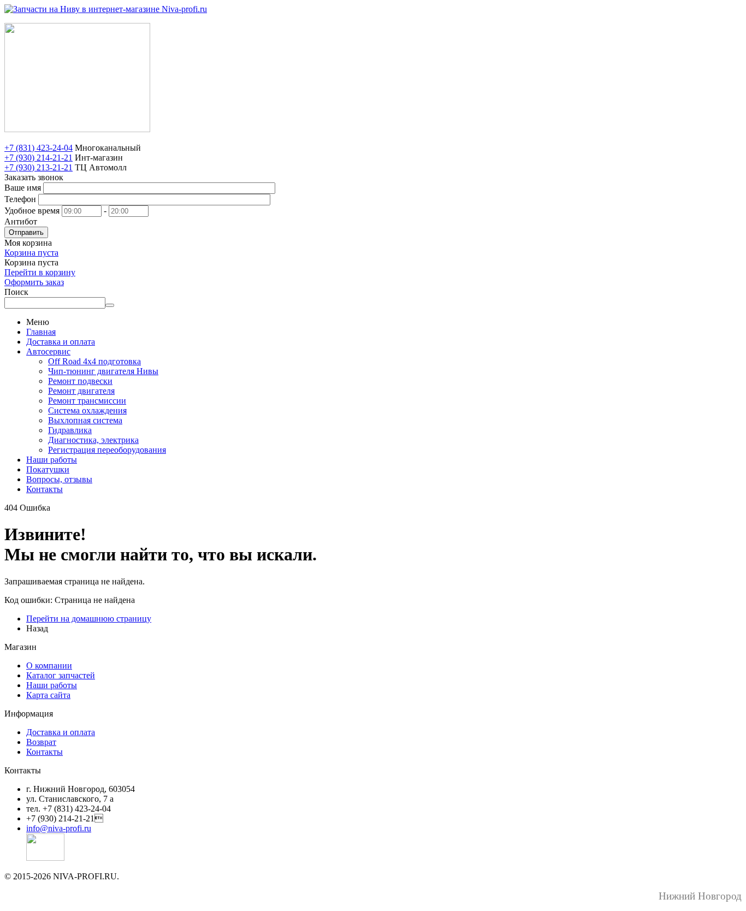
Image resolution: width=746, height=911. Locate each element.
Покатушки (47, 469)
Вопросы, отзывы (59, 479)
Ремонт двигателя (81, 390)
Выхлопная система (85, 420)
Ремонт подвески (80, 381)
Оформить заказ (34, 282)
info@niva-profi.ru (58, 828)
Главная (41, 331)
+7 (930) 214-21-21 (38, 157)
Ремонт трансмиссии (87, 400)
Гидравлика (70, 430)
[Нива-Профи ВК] (45, 857)
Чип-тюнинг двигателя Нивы (103, 371)
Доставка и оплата (60, 341)
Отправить (26, 232)
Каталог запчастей (60, 675)
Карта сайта (48, 695)
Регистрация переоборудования (107, 449)
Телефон (20, 199)
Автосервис (48, 351)
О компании (49, 665)
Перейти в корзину (39, 272)
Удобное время (32, 210)
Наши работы (51, 459)
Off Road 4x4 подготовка (94, 361)
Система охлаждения (87, 410)
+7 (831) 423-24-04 (38, 147)
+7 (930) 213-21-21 (38, 167)
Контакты (44, 489)
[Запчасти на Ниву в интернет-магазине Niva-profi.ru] (105, 9)
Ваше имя (22, 187)
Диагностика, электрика (93, 440)
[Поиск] (109, 305)
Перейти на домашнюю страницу (88, 618)
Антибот (20, 221)
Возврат (41, 742)
